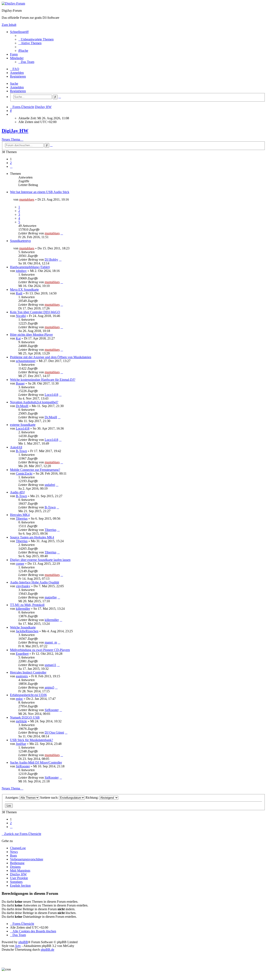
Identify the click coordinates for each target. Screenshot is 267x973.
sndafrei (50, 484)
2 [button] (11, 163)
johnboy (21, 271)
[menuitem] (36, 39)
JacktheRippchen (27, 631)
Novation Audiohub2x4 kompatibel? (34, 402)
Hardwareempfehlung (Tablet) (30, 267)
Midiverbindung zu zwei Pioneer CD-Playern (40, 650)
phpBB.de (47, 949)
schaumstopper (25, 361)
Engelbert (22, 653)
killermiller (23, 608)
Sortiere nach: (49, 797)
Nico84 (21, 316)
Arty (18, 946)
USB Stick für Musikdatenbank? (31, 740)
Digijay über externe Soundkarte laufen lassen (40, 560)
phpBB (23, 942)
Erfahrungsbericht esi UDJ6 (28, 695)
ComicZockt (24, 473)
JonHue (21, 743)
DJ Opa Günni (54, 732)
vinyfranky (23, 586)
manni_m (51, 642)
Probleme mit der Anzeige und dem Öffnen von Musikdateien (50, 357)
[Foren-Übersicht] (13, 3)
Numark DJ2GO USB (25, 717)
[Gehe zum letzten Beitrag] (61, 233)
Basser (20, 383)
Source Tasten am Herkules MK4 (32, 537)
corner (20, 563)
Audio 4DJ (17, 492)
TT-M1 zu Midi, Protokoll (27, 605)
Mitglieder (17, 58)
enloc (19, 698)
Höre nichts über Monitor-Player (31, 334)
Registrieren (18, 91)
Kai (18, 338)
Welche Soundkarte (23, 627)
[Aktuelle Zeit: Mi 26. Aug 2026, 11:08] (11, 114)
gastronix (22, 676)
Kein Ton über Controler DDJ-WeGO (35, 312)
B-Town (21, 451)
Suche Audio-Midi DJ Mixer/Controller (36, 762)
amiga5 (49, 687)
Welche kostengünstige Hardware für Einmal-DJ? (42, 379)
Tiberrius (22, 518)
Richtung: (92, 797)
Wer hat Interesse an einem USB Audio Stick (39, 192)
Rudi (19, 293)
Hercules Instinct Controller (28, 672)
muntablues (26, 199)
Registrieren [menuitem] (18, 76)
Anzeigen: (12, 797)
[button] (11, 166)
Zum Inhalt (9, 24)
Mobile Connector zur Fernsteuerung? (35, 469)
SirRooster (52, 710)
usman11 (50, 665)
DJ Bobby (51, 259)
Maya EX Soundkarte (24, 289)
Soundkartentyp (20, 241)
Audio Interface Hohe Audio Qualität (34, 582)
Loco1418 (51, 394)
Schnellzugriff (19, 32)
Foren (14, 54)
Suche (14, 83)
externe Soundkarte (22, 424)
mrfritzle (21, 721)
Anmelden (17, 87)
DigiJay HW (15, 130)
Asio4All (16, 447)
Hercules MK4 (20, 515)
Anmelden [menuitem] (17, 72)
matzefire (51, 597)
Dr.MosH (22, 406)
